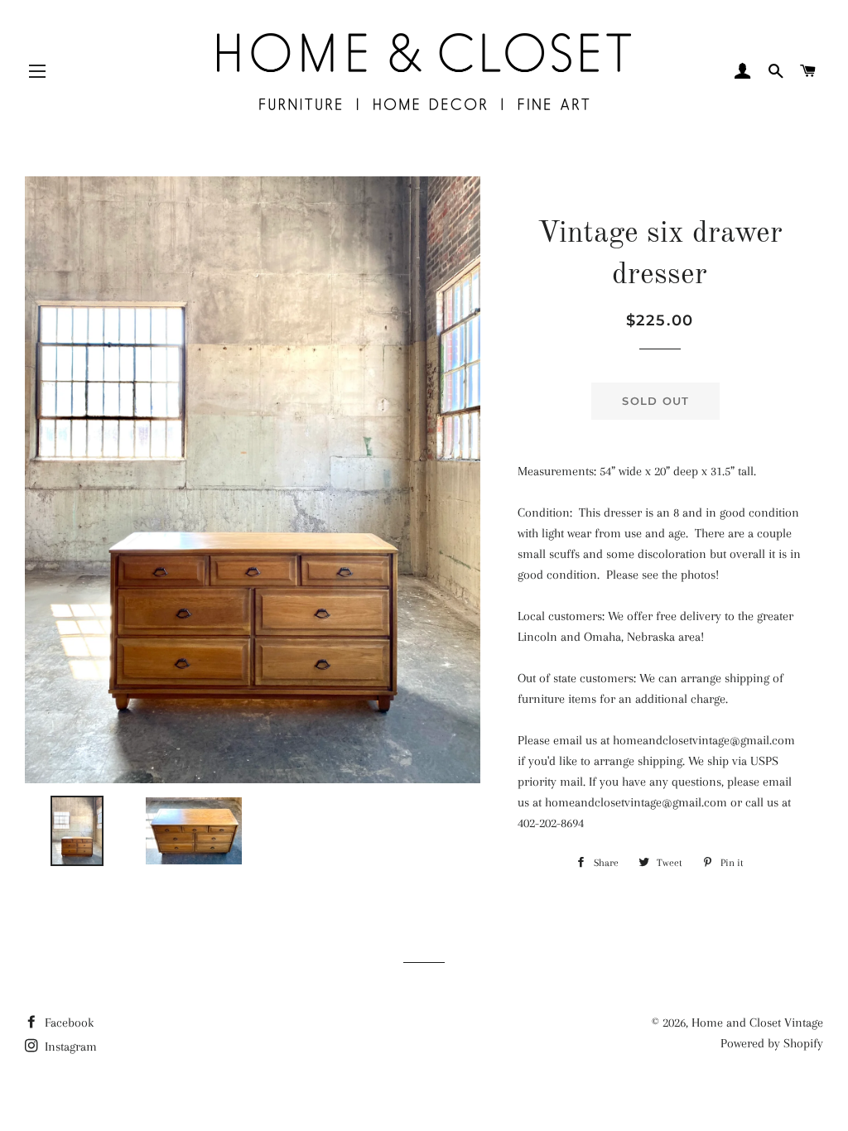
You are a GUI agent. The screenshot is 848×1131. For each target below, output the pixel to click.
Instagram (69, 1046)
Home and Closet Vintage (757, 1022)
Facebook (67, 1022)
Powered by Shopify (771, 1043)
